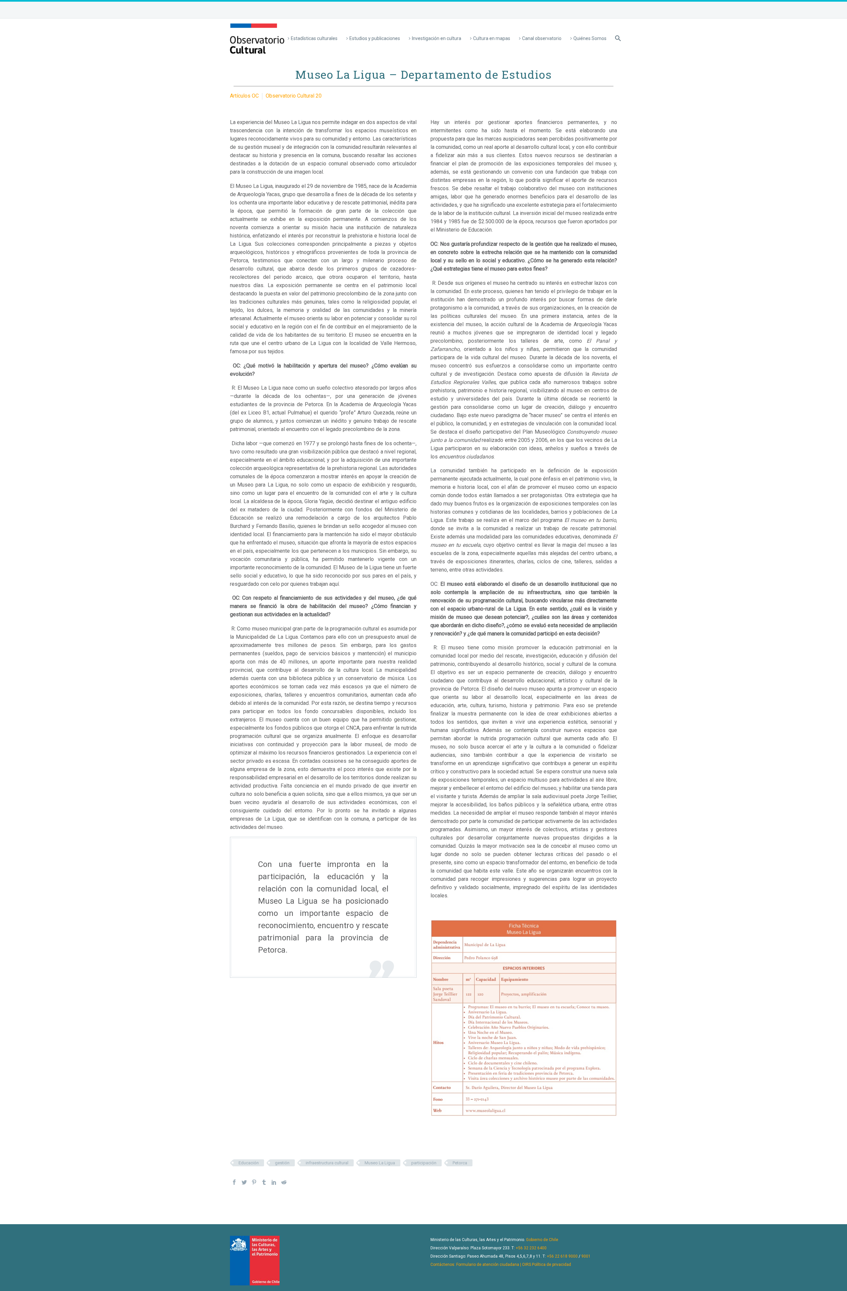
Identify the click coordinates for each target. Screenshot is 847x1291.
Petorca (460, 1162)
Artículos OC (244, 96)
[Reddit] (284, 1182)
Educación (249, 1162)
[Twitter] (244, 1182)
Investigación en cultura (436, 38)
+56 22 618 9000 (562, 1256)
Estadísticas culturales (314, 38)
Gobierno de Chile (542, 1239)
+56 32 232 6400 (531, 1248)
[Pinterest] (254, 1182)
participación (423, 1162)
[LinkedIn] (274, 1182)
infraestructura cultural (327, 1162)
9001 (586, 1256)
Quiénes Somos (589, 38)
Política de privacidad (551, 1264)
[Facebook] (234, 1182)
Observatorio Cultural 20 (294, 96)
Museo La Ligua (380, 1162)
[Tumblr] (264, 1182)
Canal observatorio (541, 38)
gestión (282, 1162)
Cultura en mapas (491, 38)
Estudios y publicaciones (374, 38)
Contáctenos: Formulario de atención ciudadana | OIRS (480, 1264)
